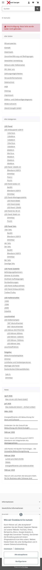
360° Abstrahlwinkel (15, 326)
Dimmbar (11, 174)
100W (6, 301)
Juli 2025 (7, 403)
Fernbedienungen (11, 282)
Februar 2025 (9, 432)
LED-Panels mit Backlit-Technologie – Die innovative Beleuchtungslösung (20, 450)
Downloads (8, 52)
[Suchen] (37, 8)
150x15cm (11, 143)
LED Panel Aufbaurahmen (14, 286)
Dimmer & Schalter (11, 275)
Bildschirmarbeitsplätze (13, 355)
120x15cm (11, 133)
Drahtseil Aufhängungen (14, 279)
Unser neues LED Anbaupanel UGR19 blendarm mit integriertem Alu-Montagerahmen (18, 440)
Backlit (9, 187)
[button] (29, 2)
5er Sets (7, 246)
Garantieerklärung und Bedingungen (18, 56)
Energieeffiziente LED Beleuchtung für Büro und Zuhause (19, 418)
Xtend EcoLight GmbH (12, 108)
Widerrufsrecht (10, 104)
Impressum (8, 549)
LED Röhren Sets (13, 343)
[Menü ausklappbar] (3, 1)
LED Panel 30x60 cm (12, 214)
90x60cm (10, 160)
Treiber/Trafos (10, 292)
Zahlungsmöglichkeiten (13, 73)
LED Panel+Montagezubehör (15, 197)
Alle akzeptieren (21, 555)
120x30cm (11, 136)
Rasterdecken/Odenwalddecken (16, 369)
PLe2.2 (9, 177)
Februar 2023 (9, 470)
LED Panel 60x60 (13, 201)
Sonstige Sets (9, 263)
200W (6, 308)
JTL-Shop (25, 567)
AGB (6, 86)
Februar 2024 (9, 455)
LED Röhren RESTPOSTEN (14, 330)
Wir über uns (9, 69)
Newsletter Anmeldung (13, 60)
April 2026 (8, 396)
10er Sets (8, 230)
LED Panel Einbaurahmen (14, 289)
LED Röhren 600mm (15, 333)
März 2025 (8, 411)
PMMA (7, 462)
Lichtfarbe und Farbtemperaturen (17, 362)
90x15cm (10, 153)
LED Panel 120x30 (14, 207)
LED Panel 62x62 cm (12, 184)
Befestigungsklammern (13, 272)
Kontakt (7, 48)
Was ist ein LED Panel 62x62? (16, 399)
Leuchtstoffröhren (11, 347)
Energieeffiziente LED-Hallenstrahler (19, 466)
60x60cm (10, 150)
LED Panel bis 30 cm (12, 211)
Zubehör (7, 311)
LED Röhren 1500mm (15, 340)
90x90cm (10, 163)
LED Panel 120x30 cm (12, 167)
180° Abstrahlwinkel (15, 323)
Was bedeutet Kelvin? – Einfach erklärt (20, 407)
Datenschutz (19, 549)
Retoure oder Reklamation (14, 65)
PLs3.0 (9, 180)
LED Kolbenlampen (11, 320)
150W (6, 304)
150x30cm (11, 146)
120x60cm (11, 140)
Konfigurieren (21, 561)
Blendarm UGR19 (14, 170)
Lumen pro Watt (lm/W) (14, 459)
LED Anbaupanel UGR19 (13, 130)
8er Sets (7, 260)
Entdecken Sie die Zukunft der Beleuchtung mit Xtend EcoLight (16, 426)
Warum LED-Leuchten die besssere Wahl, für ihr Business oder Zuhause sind (20, 477)
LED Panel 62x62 (13, 204)
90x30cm (10, 157)
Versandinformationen (13, 78)
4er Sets (7, 243)
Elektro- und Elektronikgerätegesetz (18, 99)
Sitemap (7, 91)
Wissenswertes (10, 43)
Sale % (7, 374)
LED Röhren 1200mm (15, 337)
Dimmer (7, 359)
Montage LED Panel (11, 366)
